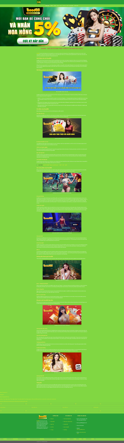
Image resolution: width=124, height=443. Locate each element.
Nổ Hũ (61, 5)
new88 (44, 165)
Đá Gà (58, 5)
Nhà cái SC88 (34, 399)
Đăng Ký (52, 418)
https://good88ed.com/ (81, 429)
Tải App (52, 429)
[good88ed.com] (41, 2)
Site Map (65, 429)
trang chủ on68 (2, 401)
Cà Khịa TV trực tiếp (3, 399)
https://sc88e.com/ (34, 407)
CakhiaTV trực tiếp (24, 399)
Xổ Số (67, 5)
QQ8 (63, 165)
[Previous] (4, 27)
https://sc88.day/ (2, 407)
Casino (55, 5)
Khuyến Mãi (71, 5)
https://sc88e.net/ (65, 407)
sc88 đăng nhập (95, 407)
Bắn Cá (52, 5)
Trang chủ (47, 5)
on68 (1, 403)
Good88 (38, 53)
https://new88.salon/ (54, 165)
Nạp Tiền (52, 424)
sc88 (1, 410)
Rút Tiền (52, 427)
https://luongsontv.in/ (3, 392)
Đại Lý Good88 (66, 427)
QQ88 (60, 165)
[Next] (120, 27)
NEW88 (47, 165)
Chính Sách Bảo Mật (67, 418)
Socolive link (39, 399)
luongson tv (2, 394)
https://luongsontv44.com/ (4, 396)
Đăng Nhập (53, 421)
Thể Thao (64, 5)
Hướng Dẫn (76, 5)
